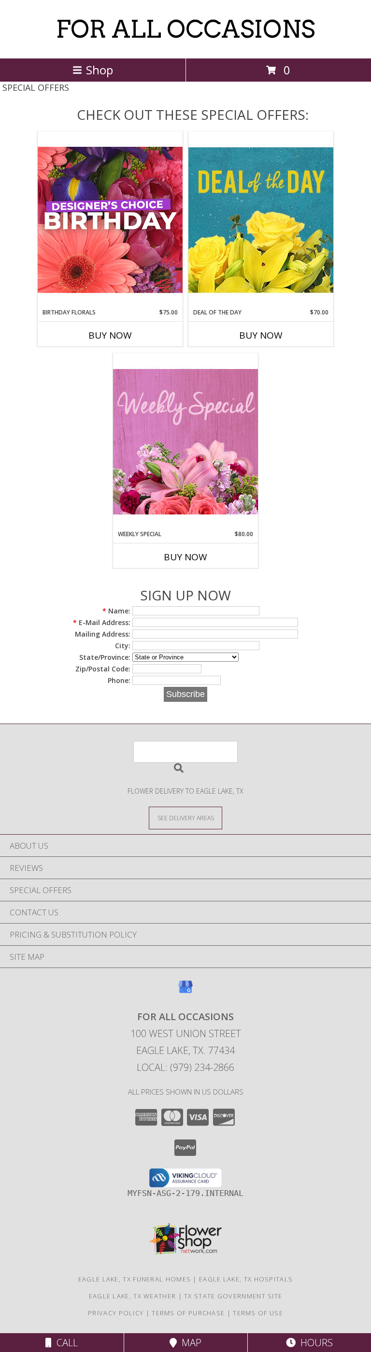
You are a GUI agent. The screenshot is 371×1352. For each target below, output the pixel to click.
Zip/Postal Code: (102, 668)
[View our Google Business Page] (185, 991)
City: (122, 645)
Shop (99, 70)
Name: (116, 610)
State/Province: (104, 657)
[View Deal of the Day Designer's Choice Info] (260, 219)
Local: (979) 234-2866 (185, 1067)
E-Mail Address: (101, 622)
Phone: (119, 680)
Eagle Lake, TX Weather (132, 1296)
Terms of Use (258, 1313)
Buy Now (110, 335)
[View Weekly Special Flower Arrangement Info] (185, 441)
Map (189, 1342)
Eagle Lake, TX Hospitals (246, 1279)
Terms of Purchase (188, 1313)
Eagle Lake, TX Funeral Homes (134, 1279)
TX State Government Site (233, 1296)
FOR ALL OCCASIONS (185, 28)
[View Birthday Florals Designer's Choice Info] (110, 219)
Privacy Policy (115, 1313)
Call (65, 1342)
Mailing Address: (102, 634)
